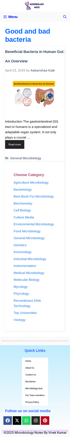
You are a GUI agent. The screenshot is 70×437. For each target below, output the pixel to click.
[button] (65, 17)
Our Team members (35, 395)
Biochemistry (23, 203)
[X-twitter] (17, 420)
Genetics (20, 245)
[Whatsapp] (26, 420)
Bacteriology (23, 189)
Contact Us (30, 374)
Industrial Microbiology (30, 259)
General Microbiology (25, 158)
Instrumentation (25, 266)
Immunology (23, 252)
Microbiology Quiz (34, 388)
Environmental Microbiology (34, 224)
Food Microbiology (27, 231)
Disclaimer (30, 381)
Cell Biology (22, 210)
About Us (29, 368)
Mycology (21, 287)
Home (28, 361)
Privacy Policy (32, 402)
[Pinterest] (45, 420)
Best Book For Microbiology (34, 196)
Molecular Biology (27, 280)
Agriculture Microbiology (31, 182)
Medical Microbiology (29, 273)
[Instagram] (35, 420)
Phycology (21, 293)
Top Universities (25, 313)
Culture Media (24, 217)
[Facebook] (7, 420)
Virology (19, 320)
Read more (14, 144)
